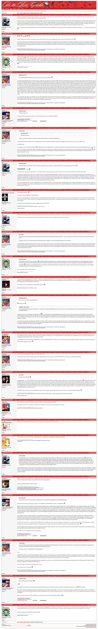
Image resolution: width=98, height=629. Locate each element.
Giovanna (4, 35)
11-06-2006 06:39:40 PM (7, 231)
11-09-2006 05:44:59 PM (7, 540)
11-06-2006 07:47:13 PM (7, 256)
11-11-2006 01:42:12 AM (7, 575)
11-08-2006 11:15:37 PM (7, 495)
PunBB (92, 624)
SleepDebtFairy (5, 334)
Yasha (3, 109)
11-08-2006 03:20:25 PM (7, 399)
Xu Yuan (4, 421)
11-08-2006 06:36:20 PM (7, 435)
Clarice (3, 373)
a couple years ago (30, 503)
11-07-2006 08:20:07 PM (7, 352)
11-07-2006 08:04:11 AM (7, 332)
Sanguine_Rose (5, 278)
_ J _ (3, 191)
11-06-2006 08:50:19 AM (7, 14)
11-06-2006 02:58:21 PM (7, 108)
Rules (11, 8)
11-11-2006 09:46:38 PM (7, 604)
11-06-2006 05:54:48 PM (7, 160)
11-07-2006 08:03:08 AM (7, 295)
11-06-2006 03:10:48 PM (7, 127)
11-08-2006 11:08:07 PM (7, 476)
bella (3, 56)
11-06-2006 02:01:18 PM (7, 33)
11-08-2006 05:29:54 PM (7, 419)
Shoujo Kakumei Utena (25, 622)
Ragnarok (4, 401)
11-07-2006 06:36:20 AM (7, 277)
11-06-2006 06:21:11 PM (7, 190)
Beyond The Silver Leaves (22, 395)
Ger (3, 16)
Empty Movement (92, 627)
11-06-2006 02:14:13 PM (7, 54)
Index (3, 8)
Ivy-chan (4, 437)
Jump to (3, 624)
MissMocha (4, 478)
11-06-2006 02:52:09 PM (7, 72)
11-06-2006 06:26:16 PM (7, 212)
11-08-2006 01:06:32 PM (7, 371)
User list (7, 8)
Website (3, 29)
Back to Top (93, 14)
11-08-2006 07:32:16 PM (7, 452)
